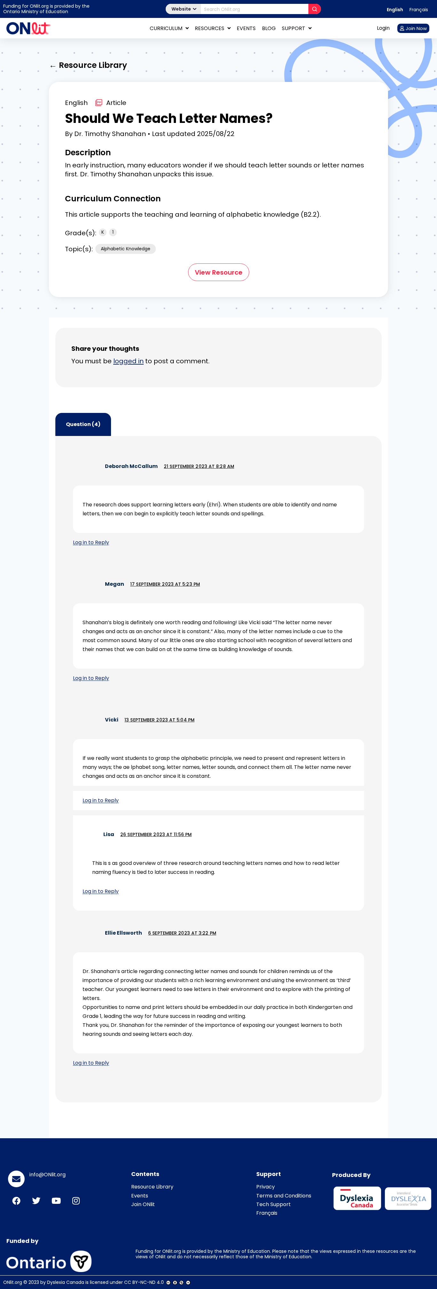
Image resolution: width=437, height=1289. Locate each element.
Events (246, 28)
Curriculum (166, 28)
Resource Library (152, 1186)
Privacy (265, 1186)
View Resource (218, 272)
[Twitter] (36, 1200)
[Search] (314, 9)
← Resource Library (88, 65)
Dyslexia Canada (65, 1282)
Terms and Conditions (283, 1195)
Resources (209, 28)
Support (293, 28)
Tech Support (273, 1204)
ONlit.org (12, 1282)
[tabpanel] (218, 769)
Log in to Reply (91, 542)
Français (266, 1213)
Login (383, 28)
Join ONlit (143, 1204)
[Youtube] (56, 1200)
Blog (269, 28)
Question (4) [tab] (83, 424)
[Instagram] (76, 1200)
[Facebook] (16, 1200)
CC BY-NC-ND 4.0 (144, 1282)
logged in (128, 361)
